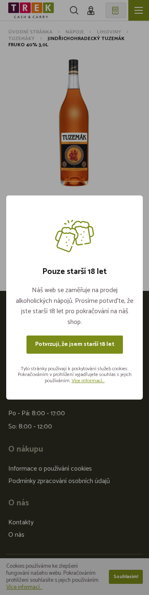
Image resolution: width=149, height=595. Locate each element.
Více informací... (88, 381)
